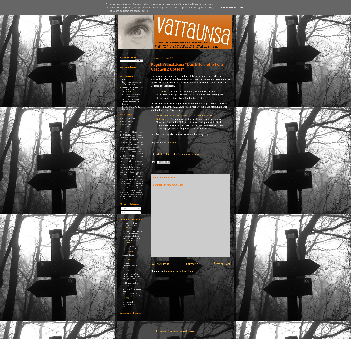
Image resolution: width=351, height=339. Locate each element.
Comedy (128, 140)
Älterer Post (222, 264)
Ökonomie (123, 183)
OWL (133, 183)
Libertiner (123, 172)
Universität (123, 194)
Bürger (132, 138)
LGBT (141, 170)
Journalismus (139, 161)
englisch (135, 147)
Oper (128, 183)
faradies (140, 149)
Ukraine (140, 192)
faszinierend (124, 151)
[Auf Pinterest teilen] (169, 162)
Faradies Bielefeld (130, 274)
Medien (139, 174)
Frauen (140, 151)
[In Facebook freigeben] (166, 162)
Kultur (127, 170)
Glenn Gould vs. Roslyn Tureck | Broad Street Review (130, 102)
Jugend (122, 164)
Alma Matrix (131, 132)
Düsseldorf (123, 147)
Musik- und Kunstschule (128, 179)
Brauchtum (124, 138)
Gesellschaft (127, 156)
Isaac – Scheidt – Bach (131, 249)
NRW (136, 181)
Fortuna (133, 151)
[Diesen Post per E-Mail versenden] (158, 162)
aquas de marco (130, 255)
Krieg (121, 170)
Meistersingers (125, 177)
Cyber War (138, 140)
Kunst (132, 170)
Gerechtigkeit (138, 153)
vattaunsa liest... (128, 121)
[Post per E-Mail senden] (153, 162)
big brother (138, 135)
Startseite (191, 264)
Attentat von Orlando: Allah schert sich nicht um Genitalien (132, 89)
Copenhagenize (129, 263)
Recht (126, 186)
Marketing (123, 174)
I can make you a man (130, 225)
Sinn (134, 188)
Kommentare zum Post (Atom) (178, 271)
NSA (142, 181)
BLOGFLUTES (128, 247)
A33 (121, 132)
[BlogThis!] (161, 162)
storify (141, 190)
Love (132, 172)
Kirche (173, 154)
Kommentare (128, 213)
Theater (131, 193)
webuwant (127, 197)
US (128, 194)
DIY (142, 145)
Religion (132, 186)
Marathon (140, 172)
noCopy (140, 179)
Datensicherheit (125, 142)
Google (140, 156)
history (122, 162)
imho (166, 154)
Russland (123, 188)
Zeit (124, 257)
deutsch (123, 145)
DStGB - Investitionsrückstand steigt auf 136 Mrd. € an (132, 82)
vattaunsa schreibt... (129, 118)
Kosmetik (140, 167)
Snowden (140, 188)
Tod (136, 193)
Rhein (138, 186)
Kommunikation (186, 154)
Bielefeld (125, 134)
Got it (242, 7)
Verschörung (133, 194)
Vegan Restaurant (129, 304)
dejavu (140, 142)
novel (131, 181)
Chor (121, 140)
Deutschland (133, 145)
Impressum (173, 331)
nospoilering (124, 181)
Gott (160, 154)
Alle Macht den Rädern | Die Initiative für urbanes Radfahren (132, 234)
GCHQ (122, 153)
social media (127, 190)
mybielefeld (128, 302)
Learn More (228, 7)
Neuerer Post (160, 264)
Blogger (192, 331)
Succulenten (124, 193)
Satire (129, 188)
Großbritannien (129, 159)
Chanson (140, 138)
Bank (141, 132)
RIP (142, 186)
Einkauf (129, 147)
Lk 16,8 (159, 91)
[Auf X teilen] (163, 162)
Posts (125, 209)
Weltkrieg (137, 197)
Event (122, 149)
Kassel (131, 164)
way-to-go (200, 154)
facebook (131, 149)
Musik (140, 177)
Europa (140, 147)
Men (134, 177)
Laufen (137, 170)
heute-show (139, 159)
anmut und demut (130, 223)
